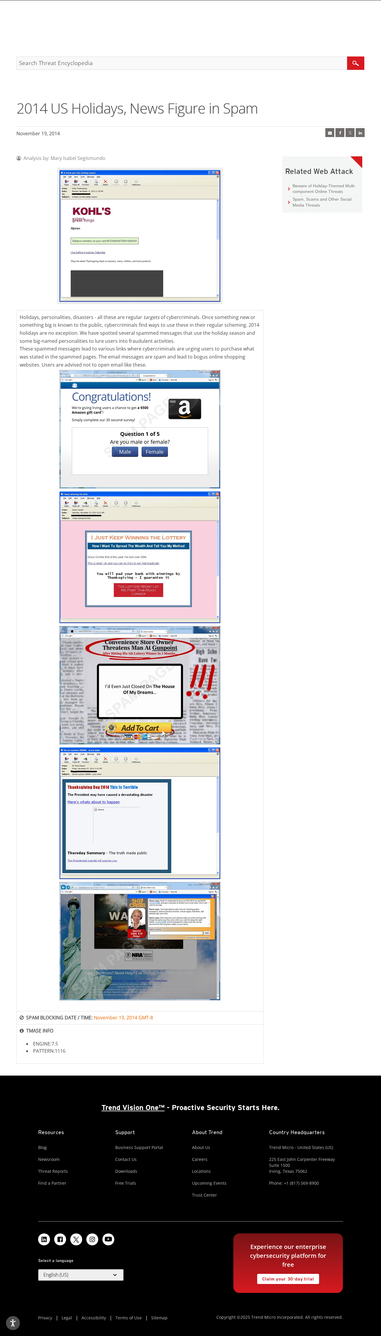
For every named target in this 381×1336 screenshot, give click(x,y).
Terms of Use (128, 1318)
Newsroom (49, 1159)
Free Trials (125, 1183)
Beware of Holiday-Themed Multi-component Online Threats (324, 188)
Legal (67, 1318)
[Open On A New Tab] (350, 132)
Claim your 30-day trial (285, 1277)
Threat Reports (53, 1171)
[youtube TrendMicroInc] (108, 1239)
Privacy (45, 1318)
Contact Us (126, 1159)
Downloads (126, 1171)
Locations (201, 1171)
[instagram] (92, 1239)
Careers (199, 1159)
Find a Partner (52, 1183)
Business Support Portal (139, 1147)
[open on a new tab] (76, 1239)
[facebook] (339, 132)
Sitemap (159, 1318)
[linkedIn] (360, 132)
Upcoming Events (209, 1183)
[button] (81, 1275)
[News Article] (329, 132)
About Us (201, 1147)
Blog (42, 1147)
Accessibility (94, 1318)
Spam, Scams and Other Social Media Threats (322, 202)
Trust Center (204, 1195)
